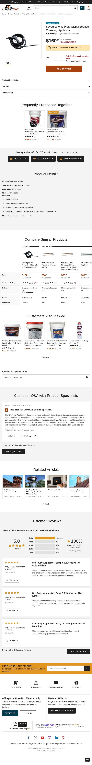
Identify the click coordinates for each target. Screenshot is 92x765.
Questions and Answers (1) (69, 34)
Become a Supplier (62, 711)
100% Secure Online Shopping (73, 2)
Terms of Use (40, 750)
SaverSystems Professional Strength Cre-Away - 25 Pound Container (35, 131)
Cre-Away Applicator (17, 415)
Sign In (28, 713)
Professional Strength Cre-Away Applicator (29, 265)
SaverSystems (19, 181)
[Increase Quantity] (61, 58)
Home (4, 14)
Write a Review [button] (78, 651)
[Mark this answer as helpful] (30, 436)
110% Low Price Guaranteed (46, 2)
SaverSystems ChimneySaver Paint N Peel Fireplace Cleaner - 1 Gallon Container (57, 131)
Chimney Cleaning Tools (28, 14)
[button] (43, 159)
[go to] (35, 119)
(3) (56, 34)
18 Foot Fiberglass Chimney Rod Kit (49, 265)
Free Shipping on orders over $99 (20, 2)
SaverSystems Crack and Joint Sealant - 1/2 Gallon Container (11, 343)
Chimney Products (13, 14)
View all (46, 357)
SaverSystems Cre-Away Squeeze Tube (79, 342)
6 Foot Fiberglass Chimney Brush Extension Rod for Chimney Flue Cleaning (70, 266)
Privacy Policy (51, 750)
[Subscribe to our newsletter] (87, 668)
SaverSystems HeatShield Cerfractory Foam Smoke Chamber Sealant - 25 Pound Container (34, 343)
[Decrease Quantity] (55, 58)
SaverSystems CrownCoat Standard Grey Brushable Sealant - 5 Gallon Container (57, 343)
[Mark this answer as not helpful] (35, 436)
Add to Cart (64, 69)
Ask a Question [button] (13, 452)
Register (10, 713)
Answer (11, 436)
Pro (82, 8)
